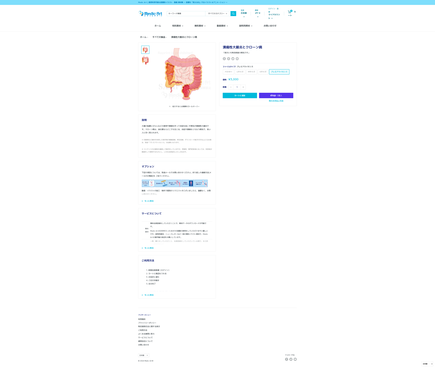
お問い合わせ (270, 25)
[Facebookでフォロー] (286, 359)
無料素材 (199, 25)
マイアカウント (274, 16)
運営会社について (145, 341)
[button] (427, 363)
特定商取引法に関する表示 (149, 326)
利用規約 (141, 319)
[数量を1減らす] (230, 87)
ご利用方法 (142, 330)
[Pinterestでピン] (228, 58)
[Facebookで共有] (224, 58)
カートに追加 (239, 95)
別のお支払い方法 (276, 100)
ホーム (158, 25)
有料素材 (176, 25)
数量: (225, 87)
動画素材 (221, 25)
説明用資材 (244, 25)
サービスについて (145, 337)
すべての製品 (158, 37)
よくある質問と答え (146, 334)
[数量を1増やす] (243, 87)
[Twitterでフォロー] (290, 359)
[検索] (233, 13)
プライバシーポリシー (147, 323)
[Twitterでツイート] (232, 58)
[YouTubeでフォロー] (295, 359)
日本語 (141, 355)
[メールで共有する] (237, 58)
